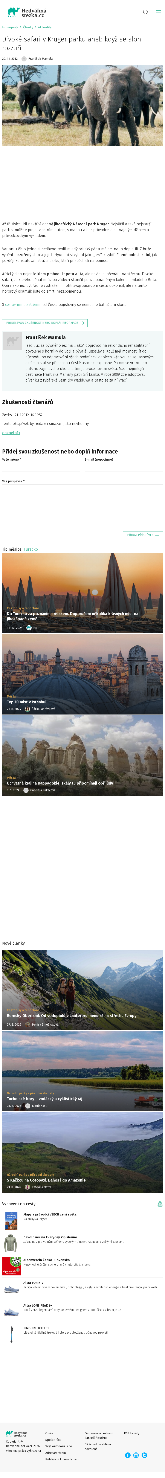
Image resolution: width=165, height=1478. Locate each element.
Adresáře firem (55, 1453)
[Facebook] (127, 1455)
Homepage (10, 27)
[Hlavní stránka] (24, 12)
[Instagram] (136, 1455)
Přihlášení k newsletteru (62, 1459)
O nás (49, 1433)
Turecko (31, 549)
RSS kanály (131, 1433)
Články (28, 27)
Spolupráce (53, 1440)
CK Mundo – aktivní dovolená (98, 1447)
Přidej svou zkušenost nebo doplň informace (42, 323)
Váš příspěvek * (13, 481)
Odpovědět (11, 433)
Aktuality (45, 27)
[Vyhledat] (146, 12)
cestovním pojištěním (24, 304)
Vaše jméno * (11, 459)
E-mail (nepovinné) (99, 459)
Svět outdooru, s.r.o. (59, 1446)
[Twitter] (144, 1455)
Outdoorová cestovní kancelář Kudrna (99, 1436)
